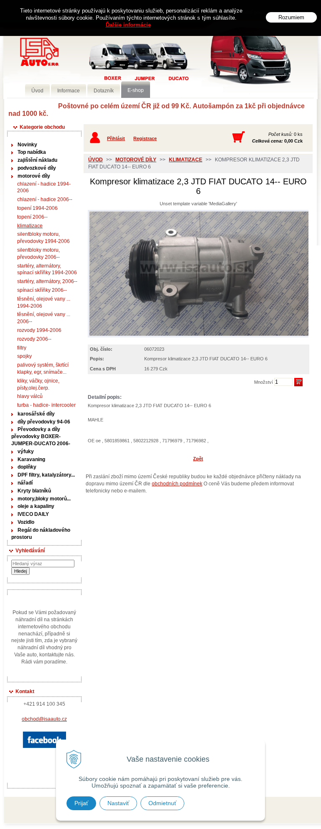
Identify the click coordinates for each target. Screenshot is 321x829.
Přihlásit (116, 138)
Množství (263, 382)
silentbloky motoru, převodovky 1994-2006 (43, 237)
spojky (24, 356)
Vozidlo (26, 522)
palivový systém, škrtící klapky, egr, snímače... (43, 368)
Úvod (95, 160)
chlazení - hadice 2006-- (44, 199)
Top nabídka (32, 152)
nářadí (25, 483)
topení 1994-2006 (37, 208)
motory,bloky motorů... (44, 499)
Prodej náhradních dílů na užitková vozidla (124, 65)
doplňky (27, 467)
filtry (21, 348)
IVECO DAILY (33, 514)
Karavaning (31, 459)
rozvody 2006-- (34, 339)
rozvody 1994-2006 (39, 330)
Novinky (27, 145)
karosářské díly (36, 414)
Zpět (198, 458)
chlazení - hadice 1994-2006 (44, 187)
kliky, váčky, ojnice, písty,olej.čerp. (38, 384)
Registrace (145, 138)
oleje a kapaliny (36, 506)
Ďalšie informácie (128, 25)
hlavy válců (30, 396)
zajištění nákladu (37, 160)
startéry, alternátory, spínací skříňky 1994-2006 (47, 269)
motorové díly (34, 176)
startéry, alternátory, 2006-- (47, 281)
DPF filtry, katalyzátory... (46, 475)
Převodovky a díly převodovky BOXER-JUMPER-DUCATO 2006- (40, 436)
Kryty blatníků (34, 491)
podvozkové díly (37, 168)
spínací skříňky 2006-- (42, 290)
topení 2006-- (32, 217)
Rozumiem (291, 17)
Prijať (81, 803)
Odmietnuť (162, 803)
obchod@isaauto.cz (44, 719)
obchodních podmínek (177, 484)
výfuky (26, 451)
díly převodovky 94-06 (44, 422)
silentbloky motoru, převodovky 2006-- (38, 253)
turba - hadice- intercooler (46, 405)
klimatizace (30, 226)
